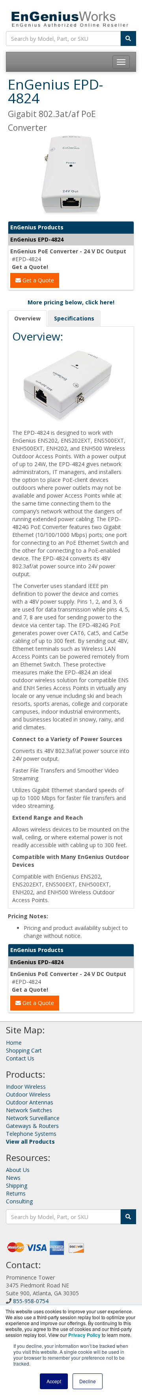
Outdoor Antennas (29, 1102)
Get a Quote (37, 280)
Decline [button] (87, 1381)
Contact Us (20, 1058)
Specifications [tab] (74, 318)
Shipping (16, 1185)
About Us (18, 1170)
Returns (16, 1193)
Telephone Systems (31, 1133)
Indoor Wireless (26, 1086)
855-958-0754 (31, 1301)
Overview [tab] (27, 318)
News (13, 1177)
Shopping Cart (24, 1050)
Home (14, 1042)
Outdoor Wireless (28, 1094)
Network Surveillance (33, 1118)
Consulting (19, 1201)
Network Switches (29, 1110)
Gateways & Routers (32, 1126)
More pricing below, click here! (71, 302)
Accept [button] (54, 1381)
